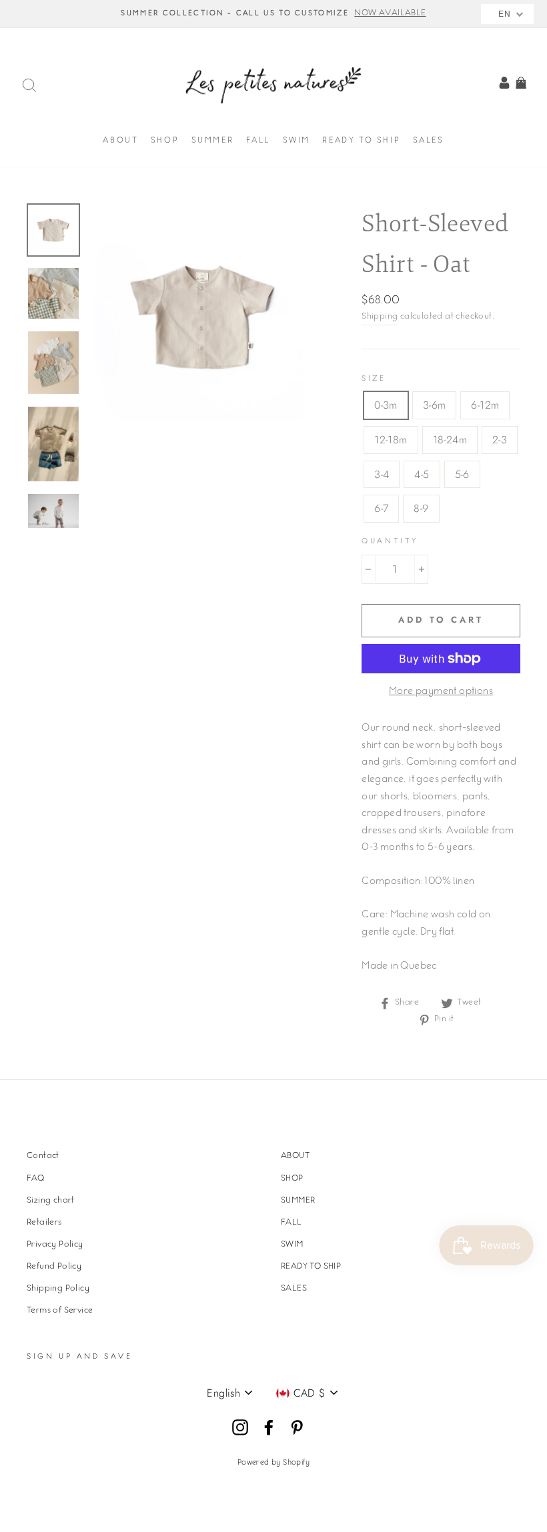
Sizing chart (51, 1201)
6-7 (381, 508)
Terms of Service (60, 1311)
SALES (428, 141)
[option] (273, 14)
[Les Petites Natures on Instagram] (240, 1428)
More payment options (441, 692)
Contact (43, 1156)
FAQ (35, 1179)
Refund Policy (54, 1267)
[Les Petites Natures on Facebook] (269, 1428)
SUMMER (212, 141)
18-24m (450, 439)
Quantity (390, 541)
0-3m (386, 405)
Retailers (44, 1223)
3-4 (381, 474)
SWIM (296, 141)
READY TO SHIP (361, 141)
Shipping (380, 317)
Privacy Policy (55, 1245)
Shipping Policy (58, 1289)
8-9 (421, 508)
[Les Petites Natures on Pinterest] (297, 1428)
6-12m (485, 405)
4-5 (421, 474)
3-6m (434, 405)
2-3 (499, 439)
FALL (258, 141)
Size (374, 379)
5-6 (462, 474)
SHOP (165, 141)
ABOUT (120, 141)
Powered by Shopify (273, 1463)
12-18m (390, 439)
